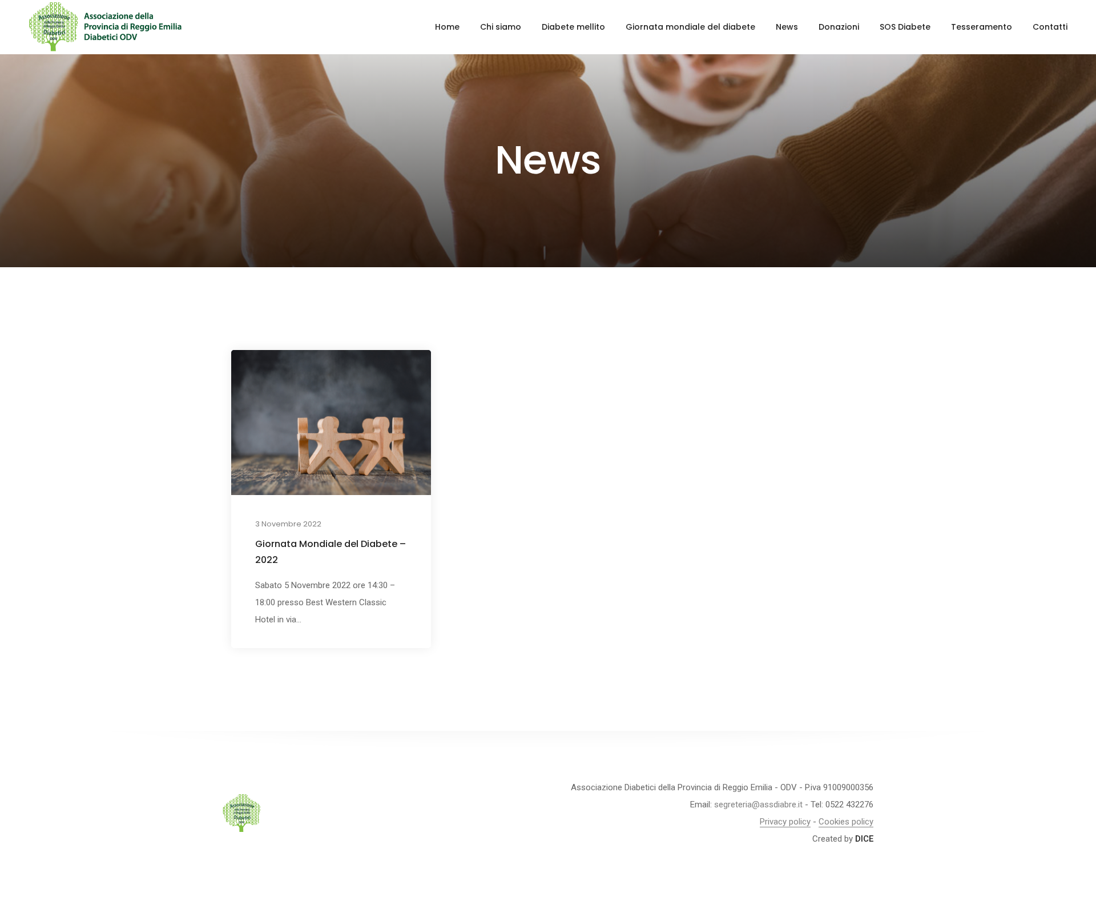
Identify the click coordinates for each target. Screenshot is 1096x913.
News (787, 27)
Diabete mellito (573, 27)
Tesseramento (981, 27)
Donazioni (839, 27)
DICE (864, 839)
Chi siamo (500, 27)
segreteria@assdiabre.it (758, 804)
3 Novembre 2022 (288, 523)
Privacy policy (785, 822)
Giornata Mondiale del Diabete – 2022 (330, 551)
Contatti (1050, 27)
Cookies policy (846, 822)
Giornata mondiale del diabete (690, 27)
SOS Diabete (905, 27)
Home (447, 27)
